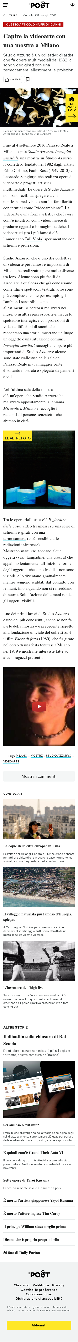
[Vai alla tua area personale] (72, 4)
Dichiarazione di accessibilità (39, 1298)
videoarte (11, 761)
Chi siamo (21, 1285)
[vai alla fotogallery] (39, 470)
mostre (37, 755)
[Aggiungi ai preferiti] (27, 79)
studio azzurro (58, 755)
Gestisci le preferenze (39, 1290)
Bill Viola (33, 239)
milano (21, 755)
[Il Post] (39, 4)
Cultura (10, 15)
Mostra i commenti (39, 776)
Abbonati (39, 1325)
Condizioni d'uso (39, 1294)
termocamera (14, 538)
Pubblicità (41, 1285)
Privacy (58, 1285)
